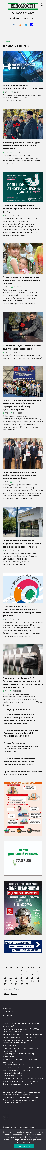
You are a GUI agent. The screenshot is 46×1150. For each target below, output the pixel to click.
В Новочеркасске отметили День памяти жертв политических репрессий (22, 145)
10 (27, 974)
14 (11, 977)
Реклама (7, 1008)
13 (5, 977)
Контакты (7, 1015)
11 (32, 974)
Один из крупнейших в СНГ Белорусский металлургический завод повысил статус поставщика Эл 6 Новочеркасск (23, 683)
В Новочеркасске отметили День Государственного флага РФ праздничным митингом (21, 733)
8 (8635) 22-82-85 (25, 13)
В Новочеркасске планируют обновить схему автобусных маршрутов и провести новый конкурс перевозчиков (19, 719)
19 (38, 977)
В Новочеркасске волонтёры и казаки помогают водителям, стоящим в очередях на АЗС (20, 761)
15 (16, 977)
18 (32, 977)
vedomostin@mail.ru (26, 18)
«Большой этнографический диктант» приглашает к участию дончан (21, 209)
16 (21, 977)
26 (38, 981)
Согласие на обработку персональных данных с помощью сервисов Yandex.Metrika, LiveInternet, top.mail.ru (21, 1095)
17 (27, 977)
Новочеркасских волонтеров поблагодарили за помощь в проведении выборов (19, 475)
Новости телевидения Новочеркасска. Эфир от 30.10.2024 (23, 87)
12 (38, 974)
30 (22, 984)
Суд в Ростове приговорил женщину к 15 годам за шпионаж (23, 773)
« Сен (6, 993)
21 (11, 981)
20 (5, 981)
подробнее (17, 1135)
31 (27, 984)
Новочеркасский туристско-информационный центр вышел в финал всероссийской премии (22, 543)
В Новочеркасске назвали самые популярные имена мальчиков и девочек (21, 280)
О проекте (8, 1012)
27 (5, 984)
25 (32, 981)
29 (16, 984)
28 (11, 984)
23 (22, 981)
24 (27, 981)
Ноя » (14, 993)
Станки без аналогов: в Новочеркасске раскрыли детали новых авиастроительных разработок (21, 747)
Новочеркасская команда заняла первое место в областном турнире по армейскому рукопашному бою (22, 405)
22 (16, 981)
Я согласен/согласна (23, 1146)
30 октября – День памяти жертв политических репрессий (22, 347)
